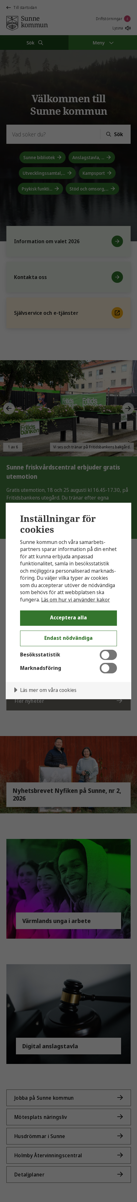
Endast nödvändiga (68, 637)
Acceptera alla (68, 617)
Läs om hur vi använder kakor (75, 599)
